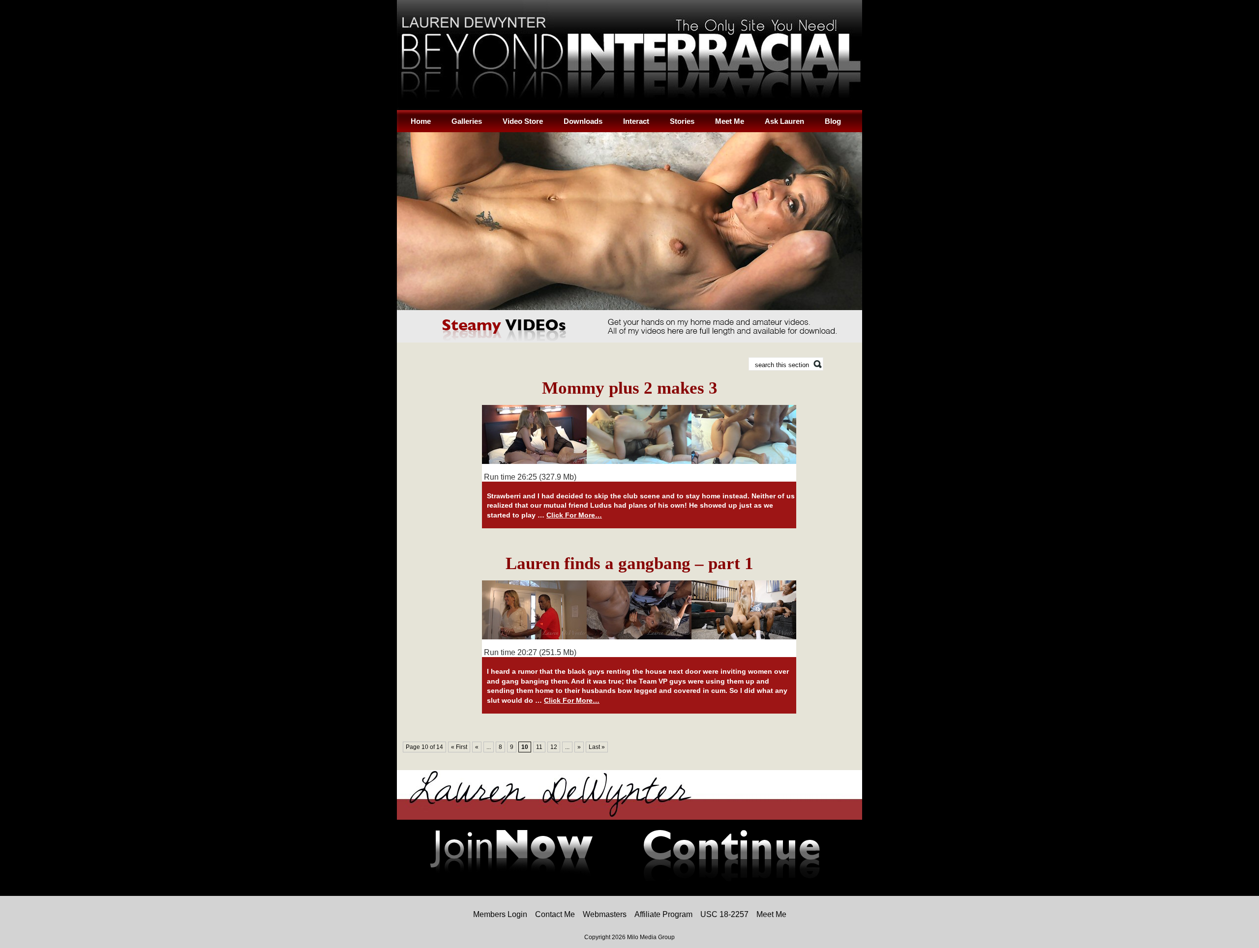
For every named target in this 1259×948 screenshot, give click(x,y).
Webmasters (605, 914)
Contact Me (555, 914)
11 (539, 747)
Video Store (523, 121)
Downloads (583, 121)
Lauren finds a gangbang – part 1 (629, 563)
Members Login (500, 914)
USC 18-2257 (724, 914)
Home (421, 121)
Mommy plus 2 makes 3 (630, 388)
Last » (597, 747)
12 (553, 747)
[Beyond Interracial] (629, 108)
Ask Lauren (784, 121)
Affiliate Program (663, 914)
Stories (682, 121)
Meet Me (729, 121)
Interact (636, 121)
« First (459, 747)
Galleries (466, 121)
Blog (833, 121)
